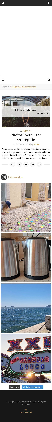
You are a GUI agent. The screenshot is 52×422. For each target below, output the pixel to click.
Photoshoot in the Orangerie (26, 137)
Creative (27, 131)
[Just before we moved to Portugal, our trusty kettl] (26, 257)
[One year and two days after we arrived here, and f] (26, 308)
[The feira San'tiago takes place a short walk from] (26, 358)
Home (4, 87)
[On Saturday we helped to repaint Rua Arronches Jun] (26, 207)
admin (36, 144)
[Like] (12, 164)
